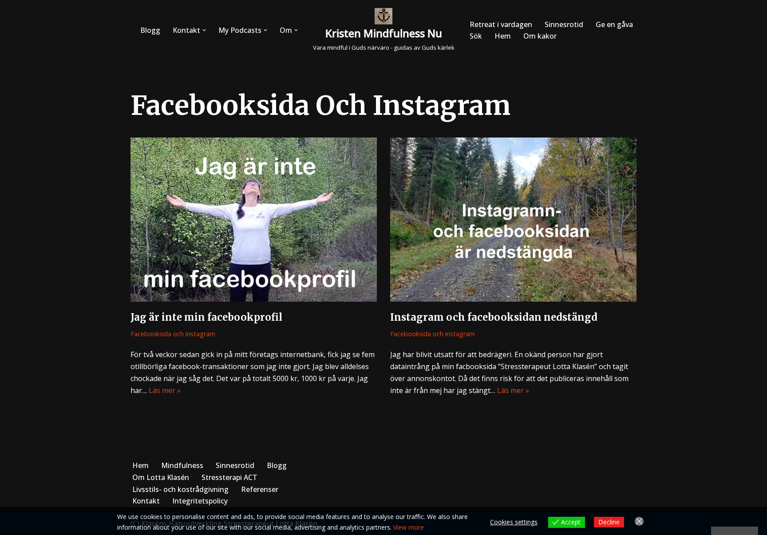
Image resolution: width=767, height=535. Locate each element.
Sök (476, 36)
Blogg (150, 30)
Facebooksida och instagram (172, 334)
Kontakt (146, 501)
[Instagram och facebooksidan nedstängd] (513, 220)
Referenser (259, 489)
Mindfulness (182, 465)
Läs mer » (165, 390)
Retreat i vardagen (501, 24)
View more (408, 527)
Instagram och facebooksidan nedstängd (493, 317)
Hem (502, 36)
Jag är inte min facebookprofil (206, 317)
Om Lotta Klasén (160, 477)
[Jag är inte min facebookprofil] (253, 220)
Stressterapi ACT (229, 477)
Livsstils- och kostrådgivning (180, 489)
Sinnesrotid (564, 24)
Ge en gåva (614, 24)
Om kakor (540, 36)
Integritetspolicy (200, 501)
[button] (204, 30)
